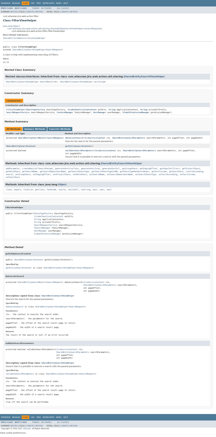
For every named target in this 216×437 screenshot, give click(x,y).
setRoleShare (80, 174)
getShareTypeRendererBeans (134, 171)
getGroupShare (129, 168)
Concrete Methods (60, 129)
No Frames (46, 8)
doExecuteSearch (74, 138)
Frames (35, 8)
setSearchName (96, 174)
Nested (14, 12)
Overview (5, 3)
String (111, 109)
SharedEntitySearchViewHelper (28, 49)
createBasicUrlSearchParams (37, 168)
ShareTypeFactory (35, 109)
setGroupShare (22, 174)
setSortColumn (187, 174)
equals (17, 189)
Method (39, 12)
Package (16, 3)
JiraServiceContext (94, 138)
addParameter (13, 168)
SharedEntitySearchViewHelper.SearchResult (30, 82)
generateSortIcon (90, 168)
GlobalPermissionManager (136, 112)
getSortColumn (159, 171)
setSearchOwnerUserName (120, 174)
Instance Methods (34, 129)
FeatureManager (65, 112)
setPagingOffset (41, 174)
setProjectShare (61, 174)
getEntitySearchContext (78, 146)
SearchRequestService (18, 112)
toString (85, 189)
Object (62, 184)
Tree (38, 3)
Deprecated (48, 3)
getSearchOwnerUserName (53, 171)
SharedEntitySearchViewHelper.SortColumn (83, 82)
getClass (40, 189)
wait (95, 189)
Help (65, 3)
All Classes (63, 8)
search (9, 174)
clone (9, 189)
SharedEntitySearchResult (32, 138)
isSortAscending (194, 171)
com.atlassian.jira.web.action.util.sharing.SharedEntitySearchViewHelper (45, 28)
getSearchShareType (78, 171)
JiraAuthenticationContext (82, 109)
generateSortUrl (111, 168)
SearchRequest (93, 28)
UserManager (99, 112)
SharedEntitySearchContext (21, 146)
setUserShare (13, 177)
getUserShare (176, 171)
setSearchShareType (145, 174)
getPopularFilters (170, 168)
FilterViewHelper (15, 109)
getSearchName (29, 171)
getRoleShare (13, 171)
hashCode (51, 189)
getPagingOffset (148, 168)
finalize (28, 189)
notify (62, 189)
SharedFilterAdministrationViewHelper (24, 38)
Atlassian (27, 429)
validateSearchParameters (79, 150)
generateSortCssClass (67, 168)
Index (59, 3)
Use (33, 3)
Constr (30, 12)
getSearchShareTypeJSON (104, 171)
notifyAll (73, 189)
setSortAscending (168, 174)
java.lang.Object (11, 26)
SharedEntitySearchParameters (128, 138)
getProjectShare (191, 168)
